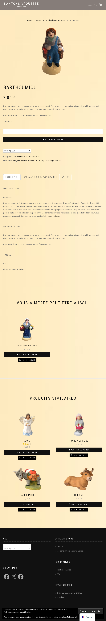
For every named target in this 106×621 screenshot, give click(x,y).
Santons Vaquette (21, 3)
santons (58, 160)
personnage (48, 160)
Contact (60, 546)
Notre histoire (53, 216)
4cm (14, 160)
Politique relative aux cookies (78, 617)
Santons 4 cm (41, 20)
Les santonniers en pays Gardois (70, 551)
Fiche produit (28, 360)
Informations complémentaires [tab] (40, 177)
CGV (58, 574)
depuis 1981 (21, 6)
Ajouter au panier (54, 140)
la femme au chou (35, 160)
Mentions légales (64, 570)
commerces (22, 160)
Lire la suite (27, 504)
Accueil (30, 20)
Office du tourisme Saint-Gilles (69, 593)
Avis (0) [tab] (65, 177)
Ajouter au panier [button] (28, 355)
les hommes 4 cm (57, 20)
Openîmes (61, 597)
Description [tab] (12, 177)
